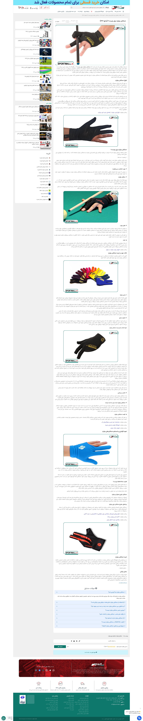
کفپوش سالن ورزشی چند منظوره (52, 708)
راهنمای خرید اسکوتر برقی (113, 520)
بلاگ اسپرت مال (109, 11)
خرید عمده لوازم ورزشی (71, 11)
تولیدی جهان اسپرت (44, 178)
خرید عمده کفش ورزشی (84, 708)
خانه (123, 15)
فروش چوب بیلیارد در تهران (112, 250)
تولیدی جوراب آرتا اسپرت (42, 170)
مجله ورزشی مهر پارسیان (84, 698)
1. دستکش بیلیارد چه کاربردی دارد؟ (116, 592)
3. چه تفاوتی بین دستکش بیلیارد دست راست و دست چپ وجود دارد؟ (108, 606)
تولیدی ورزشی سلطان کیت (42, 187)
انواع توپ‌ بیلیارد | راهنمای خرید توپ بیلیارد (108, 112)
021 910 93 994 (116, 702)
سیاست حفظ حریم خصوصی (69, 702)
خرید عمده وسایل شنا (54, 706)
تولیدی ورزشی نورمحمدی (42, 175)
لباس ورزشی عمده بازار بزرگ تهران (52, 698)
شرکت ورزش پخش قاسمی (42, 167)
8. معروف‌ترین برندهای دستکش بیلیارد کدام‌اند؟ (113, 626)
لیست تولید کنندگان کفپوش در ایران (81, 704)
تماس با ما (72, 709)
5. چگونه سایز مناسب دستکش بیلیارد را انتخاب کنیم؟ (112, 614)
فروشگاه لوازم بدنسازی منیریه (112, 425)
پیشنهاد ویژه (87, 11)
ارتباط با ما (80, 11)
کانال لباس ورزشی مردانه (113, 517)
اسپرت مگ (102, 15)
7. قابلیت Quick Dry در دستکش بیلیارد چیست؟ (113, 622)
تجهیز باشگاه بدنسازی (54, 702)
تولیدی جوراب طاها (44, 190)
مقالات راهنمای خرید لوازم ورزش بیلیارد (113, 15)
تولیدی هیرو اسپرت (44, 161)
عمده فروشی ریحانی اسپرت (42, 199)
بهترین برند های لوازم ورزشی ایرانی (51, 700)
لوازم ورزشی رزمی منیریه (84, 706)
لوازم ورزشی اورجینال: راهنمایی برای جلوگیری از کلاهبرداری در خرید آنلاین (101, 514)
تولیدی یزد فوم (45, 196)
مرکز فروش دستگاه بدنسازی (83, 709)
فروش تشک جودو (115, 428)
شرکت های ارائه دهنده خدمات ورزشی (81, 702)
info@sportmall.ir (115, 704)
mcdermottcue (123, 583)
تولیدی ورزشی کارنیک (43, 172)
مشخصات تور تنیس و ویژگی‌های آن (110, 422)
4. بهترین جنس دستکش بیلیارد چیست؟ (115, 610)
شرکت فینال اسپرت (44, 181)
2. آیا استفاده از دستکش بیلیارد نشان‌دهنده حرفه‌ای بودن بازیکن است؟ (108, 602)
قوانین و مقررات (71, 700)
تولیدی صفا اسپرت (44, 184)
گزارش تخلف (71, 706)
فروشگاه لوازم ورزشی (99, 11)
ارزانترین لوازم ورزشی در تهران (83, 700)
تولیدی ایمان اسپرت (44, 158)
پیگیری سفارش (61, 11)
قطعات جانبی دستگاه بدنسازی (82, 713)
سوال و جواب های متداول (69, 708)
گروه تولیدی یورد (44, 193)
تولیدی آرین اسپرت (44, 164)
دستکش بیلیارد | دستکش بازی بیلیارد (115, 636)
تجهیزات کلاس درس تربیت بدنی (52, 704)
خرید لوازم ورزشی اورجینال (83, 711)
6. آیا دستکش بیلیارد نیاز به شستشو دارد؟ (115, 618)
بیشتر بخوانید (79, 672)
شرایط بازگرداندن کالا (70, 704)
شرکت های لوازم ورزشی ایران (52, 709)
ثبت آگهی (46, 7)
